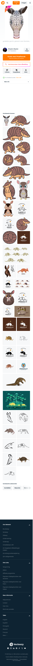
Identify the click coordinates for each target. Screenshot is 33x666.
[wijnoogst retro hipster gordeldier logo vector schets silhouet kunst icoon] (9, 485)
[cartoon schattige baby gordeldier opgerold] (8, 386)
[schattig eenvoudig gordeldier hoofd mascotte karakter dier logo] (9, 527)
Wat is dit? (18, 77)
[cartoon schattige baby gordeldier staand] (9, 237)
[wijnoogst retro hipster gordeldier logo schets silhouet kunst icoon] (9, 428)
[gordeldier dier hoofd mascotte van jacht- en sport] (9, 345)
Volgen (27, 51)
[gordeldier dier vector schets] (9, 578)
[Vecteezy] (3, 3)
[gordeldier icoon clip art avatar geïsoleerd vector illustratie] (9, 359)
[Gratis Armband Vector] (10, 415)
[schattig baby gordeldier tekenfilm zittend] (22, 235)
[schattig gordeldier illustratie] (12, 134)
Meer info (6, 84)
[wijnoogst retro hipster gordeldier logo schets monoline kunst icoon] (10, 402)
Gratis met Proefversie (16, 57)
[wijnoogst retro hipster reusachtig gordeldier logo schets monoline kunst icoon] (11, 256)
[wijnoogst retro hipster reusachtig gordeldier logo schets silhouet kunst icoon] (9, 312)
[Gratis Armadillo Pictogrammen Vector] (16, 328)
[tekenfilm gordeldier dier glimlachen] (9, 606)
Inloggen (23, 3)
